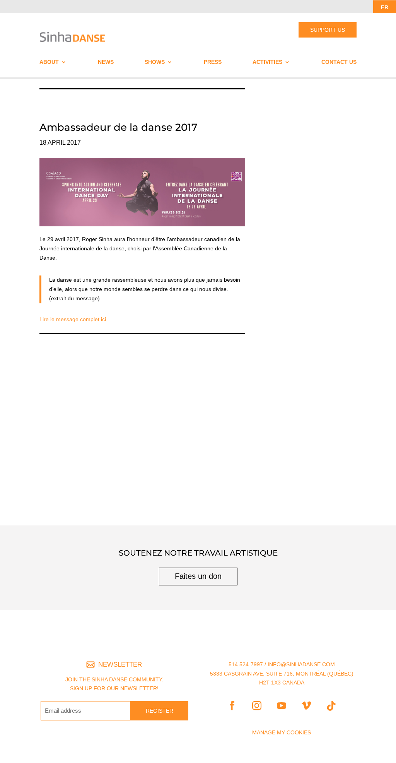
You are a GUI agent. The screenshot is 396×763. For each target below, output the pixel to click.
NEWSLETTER (120, 664)
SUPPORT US (327, 30)
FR (384, 7)
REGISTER (159, 711)
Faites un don (198, 576)
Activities (267, 62)
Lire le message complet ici (72, 319)
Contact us (339, 62)
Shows (155, 62)
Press (213, 62)
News (106, 62)
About (49, 62)
